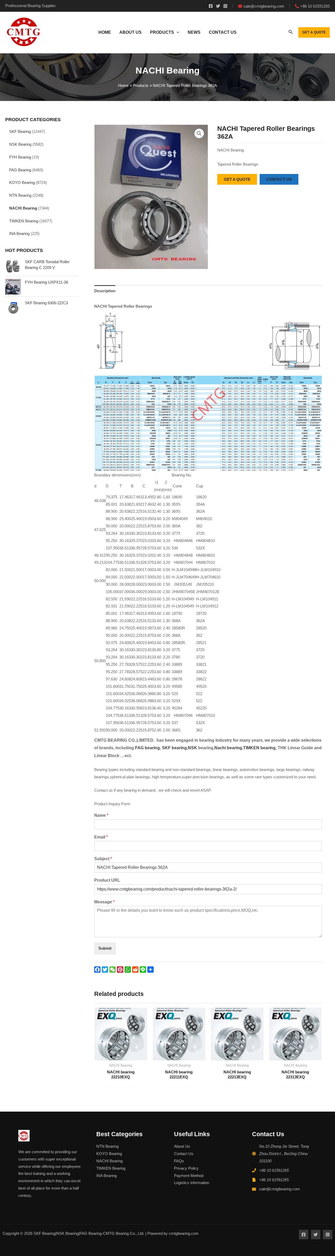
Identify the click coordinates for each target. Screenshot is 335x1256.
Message (104, 902)
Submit (104, 948)
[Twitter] (218, 6)
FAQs (179, 1161)
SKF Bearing (20, 131)
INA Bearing (19, 233)
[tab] (104, 290)
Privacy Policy (186, 1168)
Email (101, 837)
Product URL (107, 880)
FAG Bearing (20, 170)
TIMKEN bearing (259, 748)
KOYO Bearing (22, 182)
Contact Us (183, 1153)
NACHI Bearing (23, 208)
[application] (176, 32)
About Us (182, 1146)
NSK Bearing (20, 144)
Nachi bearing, (228, 748)
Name (101, 815)
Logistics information (191, 1182)
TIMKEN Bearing (23, 221)
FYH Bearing (20, 157)
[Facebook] (211, 6)
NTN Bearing (20, 195)
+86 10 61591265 (274, 1170)
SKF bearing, (175, 748)
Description (104, 291)
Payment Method (188, 1175)
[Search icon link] (290, 33)
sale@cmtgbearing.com (279, 1189)
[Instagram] (225, 6)
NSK (193, 748)
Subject (103, 859)
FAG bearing (147, 748)
